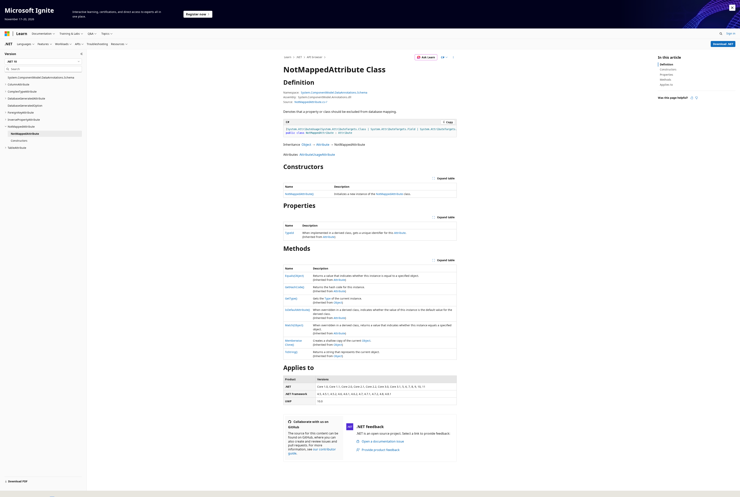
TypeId (289, 233)
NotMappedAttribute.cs (309, 102)
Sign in (730, 33)
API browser (314, 57)
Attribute (322, 144)
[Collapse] (81, 54)
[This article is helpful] (692, 97)
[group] (370, 131)
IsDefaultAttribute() (297, 310)
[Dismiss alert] (732, 8)
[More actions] (453, 57)
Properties (666, 74)
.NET (299, 57)
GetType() (291, 298)
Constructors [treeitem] (19, 140)
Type (328, 298)
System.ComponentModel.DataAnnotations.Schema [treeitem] (41, 77)
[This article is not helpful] (696, 97)
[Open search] (721, 33)
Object (306, 144)
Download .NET (723, 44)
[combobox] (43, 62)
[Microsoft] (7, 33)
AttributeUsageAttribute (317, 154)
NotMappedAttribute (389, 194)
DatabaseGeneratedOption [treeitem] (25, 105)
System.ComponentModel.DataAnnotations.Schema (334, 92)
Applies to (666, 84)
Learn (287, 57)
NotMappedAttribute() (299, 194)
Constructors (668, 69)
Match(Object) (294, 325)
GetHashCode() (294, 287)
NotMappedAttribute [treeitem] (25, 134)
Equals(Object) (294, 276)
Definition (666, 64)
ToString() (291, 352)
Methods (665, 79)
